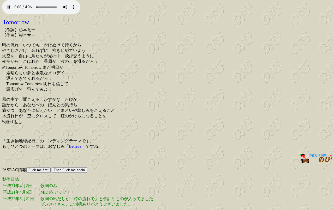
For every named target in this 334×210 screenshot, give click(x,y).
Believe (75, 146)
